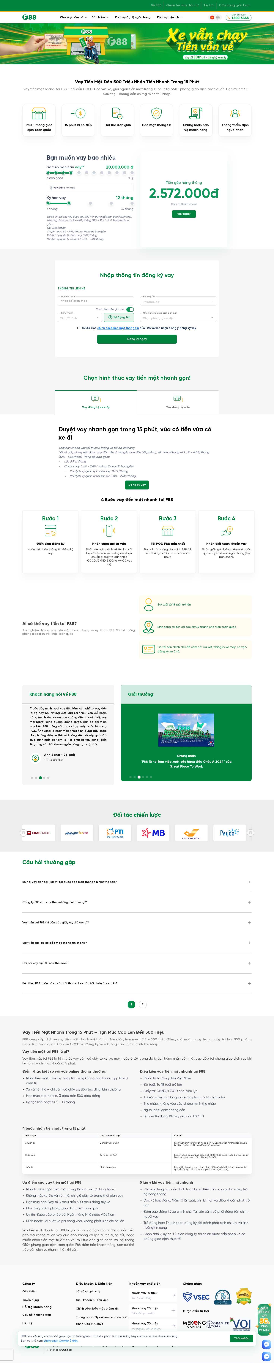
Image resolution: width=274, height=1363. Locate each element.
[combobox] (79, 317)
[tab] (96, 402)
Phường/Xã (149, 297)
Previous (23, 833)
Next (250, 833)
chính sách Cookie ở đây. (60, 1340)
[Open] (97, 317)
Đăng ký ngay (137, 339)
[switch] (131, 309)
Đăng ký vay (137, 484)
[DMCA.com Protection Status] (244, 1297)
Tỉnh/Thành (67, 313)
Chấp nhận (241, 1338)
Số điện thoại (68, 297)
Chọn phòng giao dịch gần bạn (160, 313)
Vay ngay (183, 213)
